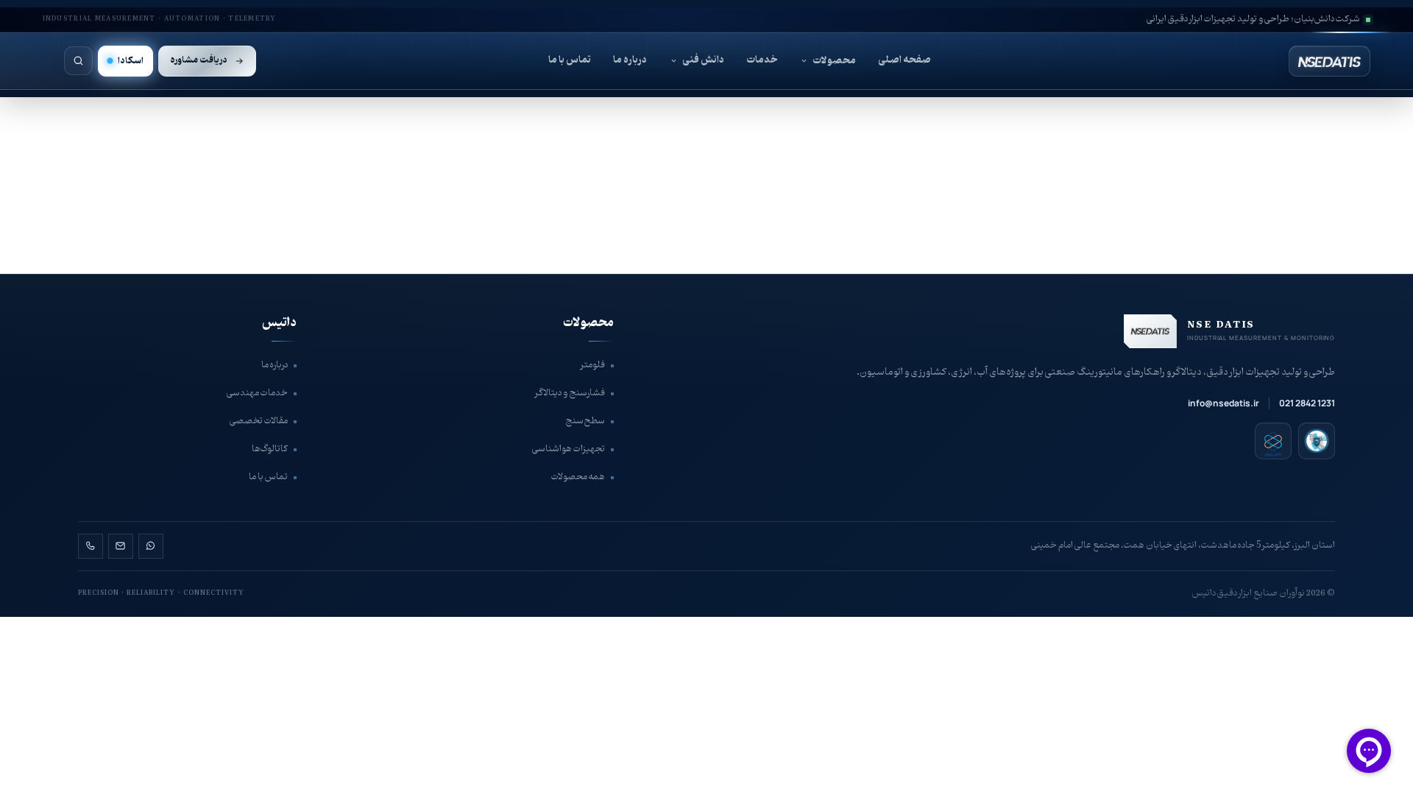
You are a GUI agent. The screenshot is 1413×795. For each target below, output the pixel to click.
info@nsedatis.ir (1223, 403)
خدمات (761, 60)
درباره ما (630, 60)
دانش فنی (703, 60)
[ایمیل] (120, 546)
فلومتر (593, 365)
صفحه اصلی (904, 60)
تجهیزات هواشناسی (568, 449)
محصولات (834, 61)
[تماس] (90, 546)
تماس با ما (569, 60)
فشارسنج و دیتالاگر (570, 393)
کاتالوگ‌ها (270, 449)
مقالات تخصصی (259, 421)
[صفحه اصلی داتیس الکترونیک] (1296, 61)
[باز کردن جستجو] (78, 60)
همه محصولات (578, 477)
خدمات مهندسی (257, 393)
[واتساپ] (150, 546)
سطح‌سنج (585, 421)
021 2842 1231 (1307, 403)
